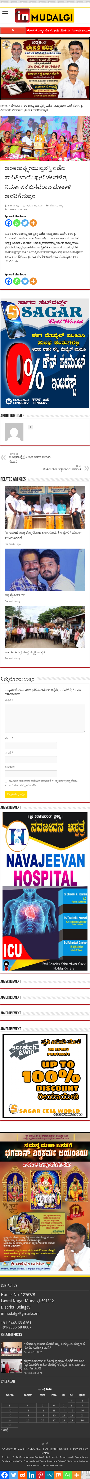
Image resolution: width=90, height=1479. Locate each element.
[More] (33, 223)
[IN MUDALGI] (45, 15)
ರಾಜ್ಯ (60, 205)
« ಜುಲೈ (4, 1429)
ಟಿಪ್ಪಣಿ (9, 700)
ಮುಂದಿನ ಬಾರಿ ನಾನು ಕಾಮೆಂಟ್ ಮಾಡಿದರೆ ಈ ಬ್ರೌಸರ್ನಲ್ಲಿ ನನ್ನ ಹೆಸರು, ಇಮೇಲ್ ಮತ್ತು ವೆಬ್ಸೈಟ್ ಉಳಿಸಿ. (41, 783)
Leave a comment (18, 209)
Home (4, 105)
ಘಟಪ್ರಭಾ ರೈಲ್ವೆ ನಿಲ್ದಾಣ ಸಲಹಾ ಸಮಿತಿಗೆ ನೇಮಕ (30, 458)
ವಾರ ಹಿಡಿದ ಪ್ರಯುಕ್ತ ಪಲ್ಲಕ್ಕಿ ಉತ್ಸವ (25, 652)
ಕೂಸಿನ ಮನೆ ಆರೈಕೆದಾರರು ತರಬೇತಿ (62, 468)
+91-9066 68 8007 (16, 1327)
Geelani (44, 1452)
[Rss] (43, 1443)
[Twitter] (25, 223)
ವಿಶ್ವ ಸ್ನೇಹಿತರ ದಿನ (15, 595)
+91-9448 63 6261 (16, 1323)
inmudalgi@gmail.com (20, 1313)
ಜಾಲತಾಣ (10, 766)
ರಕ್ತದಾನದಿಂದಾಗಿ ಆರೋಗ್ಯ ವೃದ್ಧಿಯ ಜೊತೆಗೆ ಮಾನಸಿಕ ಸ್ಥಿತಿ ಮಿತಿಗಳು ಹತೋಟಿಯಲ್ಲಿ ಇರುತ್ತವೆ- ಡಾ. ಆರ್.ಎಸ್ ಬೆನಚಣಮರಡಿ (55, 1364)
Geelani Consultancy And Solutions (28, 1457)
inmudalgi (13, 205)
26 (42, 1420)
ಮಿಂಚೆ (9, 752)
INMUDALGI (34, 1448)
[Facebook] (8, 223)
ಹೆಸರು (9, 738)
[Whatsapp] (17, 223)
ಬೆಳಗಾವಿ (15, 105)
